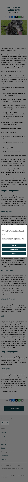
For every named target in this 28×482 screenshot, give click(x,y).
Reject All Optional (14, 249)
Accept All (14, 253)
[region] (14, 241)
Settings (14, 245)
